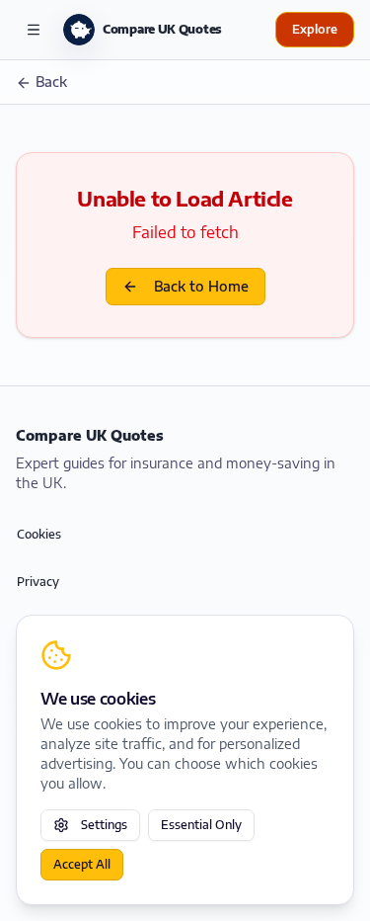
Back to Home (201, 286)
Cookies (39, 534)
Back (51, 81)
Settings (104, 824)
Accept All (82, 864)
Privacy (38, 581)
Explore (314, 29)
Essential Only (201, 824)
